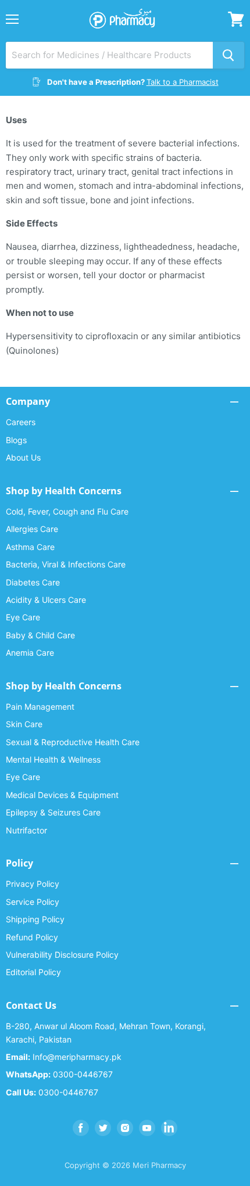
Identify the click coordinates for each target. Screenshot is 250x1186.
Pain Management (40, 706)
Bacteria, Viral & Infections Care (66, 564)
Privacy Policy (32, 884)
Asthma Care (30, 547)
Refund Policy (32, 937)
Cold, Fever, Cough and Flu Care (67, 511)
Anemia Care (30, 652)
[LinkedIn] (169, 1128)
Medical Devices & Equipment (62, 795)
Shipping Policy (35, 919)
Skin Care (24, 724)
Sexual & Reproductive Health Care (73, 742)
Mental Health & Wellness (53, 759)
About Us (23, 457)
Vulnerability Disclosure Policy (62, 954)
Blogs (16, 440)
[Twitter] (103, 1128)
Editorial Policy (33, 972)
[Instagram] (125, 1128)
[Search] (228, 55)
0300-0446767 (59, 1074)
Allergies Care (32, 529)
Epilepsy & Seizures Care (53, 812)
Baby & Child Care (40, 635)
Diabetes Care (33, 582)
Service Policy (32, 902)
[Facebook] (81, 1128)
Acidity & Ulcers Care (46, 600)
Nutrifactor (26, 830)
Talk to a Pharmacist (183, 82)
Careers (20, 422)
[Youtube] (147, 1128)
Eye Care (23, 617)
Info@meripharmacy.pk (64, 1057)
